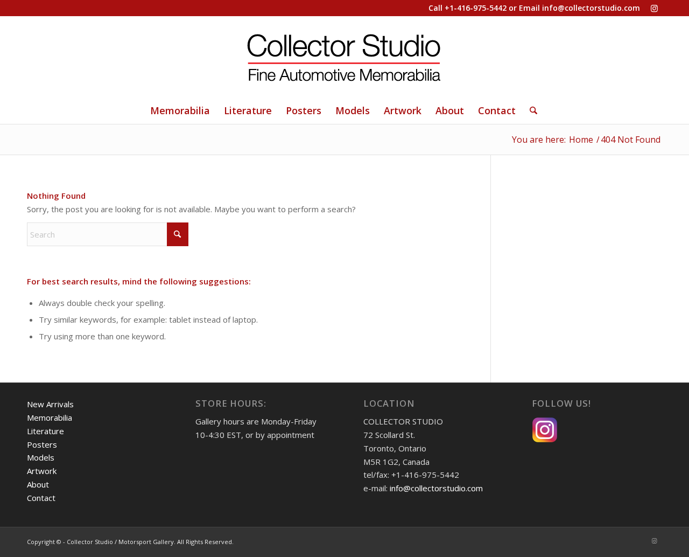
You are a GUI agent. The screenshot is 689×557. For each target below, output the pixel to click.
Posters (42, 444)
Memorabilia (49, 417)
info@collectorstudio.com (591, 8)
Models (40, 457)
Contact (41, 497)
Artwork (42, 470)
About (38, 484)
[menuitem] (180, 110)
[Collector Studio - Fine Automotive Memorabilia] (344, 56)
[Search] (530, 110)
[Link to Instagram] (654, 8)
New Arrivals (50, 404)
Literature (45, 431)
